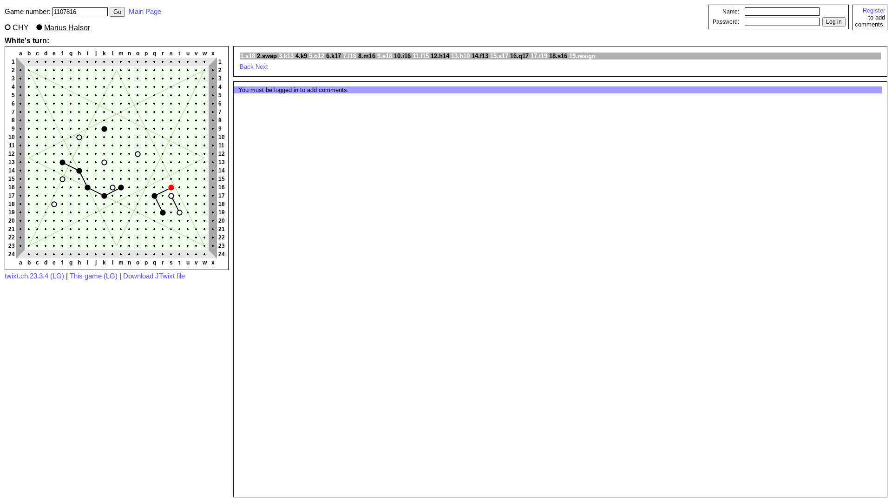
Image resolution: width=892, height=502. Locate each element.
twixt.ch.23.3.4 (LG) (34, 276)
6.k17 (333, 56)
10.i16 (402, 56)
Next (262, 66)
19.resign (582, 56)
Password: (726, 22)
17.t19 (539, 56)
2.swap (267, 56)
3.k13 (286, 56)
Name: (730, 11)
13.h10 (460, 56)
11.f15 (421, 56)
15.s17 (499, 56)
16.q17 (519, 56)
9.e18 (384, 56)
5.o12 (316, 56)
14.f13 (480, 56)
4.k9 (301, 56)
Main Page (145, 11)
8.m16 (366, 56)
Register (874, 10)
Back (247, 66)
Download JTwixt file (154, 276)
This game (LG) (94, 276)
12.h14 (440, 56)
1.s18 (247, 56)
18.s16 (558, 56)
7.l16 (349, 56)
